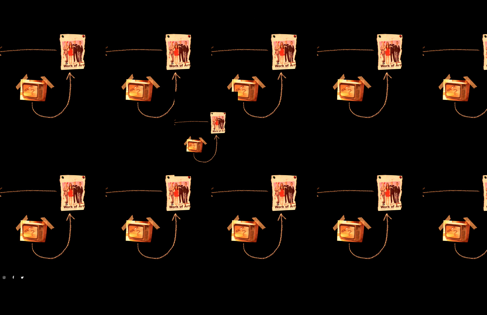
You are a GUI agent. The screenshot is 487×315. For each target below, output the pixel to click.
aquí (39, 296)
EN (484, 11)
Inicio (5, 14)
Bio (39, 14)
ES (474, 11)
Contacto (59, 14)
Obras (23, 14)
